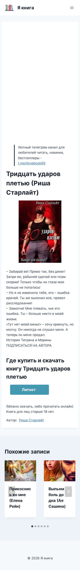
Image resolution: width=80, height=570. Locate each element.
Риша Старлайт (31, 420)
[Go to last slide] (11, 491)
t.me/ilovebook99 (31, 163)
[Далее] (68, 491)
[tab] (32, 526)
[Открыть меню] (71, 8)
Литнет (29, 389)
